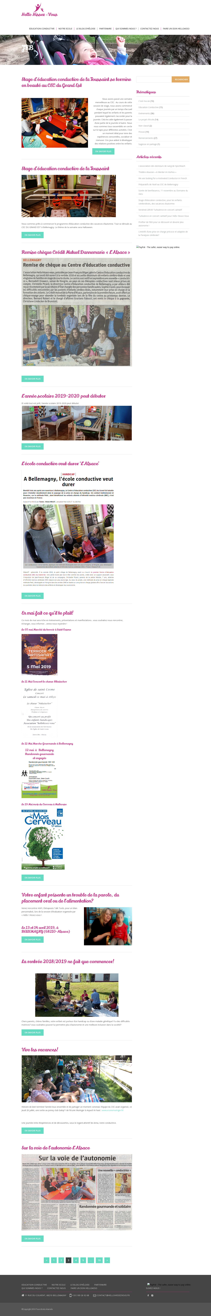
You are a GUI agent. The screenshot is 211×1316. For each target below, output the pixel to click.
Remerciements (146, 138)
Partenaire (105, 28)
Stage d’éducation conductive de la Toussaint (65, 168)
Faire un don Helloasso (176, 28)
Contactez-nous (149, 28)
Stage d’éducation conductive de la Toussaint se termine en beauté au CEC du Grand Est (76, 82)
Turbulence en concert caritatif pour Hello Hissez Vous (164, 216)
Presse (142, 131)
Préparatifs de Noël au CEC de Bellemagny (158, 184)
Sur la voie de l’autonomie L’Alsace (56, 1148)
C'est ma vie (144, 101)
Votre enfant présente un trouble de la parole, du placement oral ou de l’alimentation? (70, 898)
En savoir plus (103, 151)
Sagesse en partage (148, 144)
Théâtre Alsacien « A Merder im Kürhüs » (157, 172)
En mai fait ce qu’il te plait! (47, 613)
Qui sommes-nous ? (126, 28)
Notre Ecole (65, 28)
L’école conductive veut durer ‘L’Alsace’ (60, 463)
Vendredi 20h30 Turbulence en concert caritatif (160, 209)
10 (99, 1260)
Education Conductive (41, 28)
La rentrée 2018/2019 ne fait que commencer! (68, 961)
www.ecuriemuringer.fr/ (113, 1110)
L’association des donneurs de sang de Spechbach (162, 166)
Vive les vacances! (40, 1050)
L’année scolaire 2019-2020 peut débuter (64, 396)
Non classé (144, 125)
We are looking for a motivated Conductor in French (163, 178)
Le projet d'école (146, 119)
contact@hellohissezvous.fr (113, 1295)
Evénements (144, 113)
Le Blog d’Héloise (85, 28)
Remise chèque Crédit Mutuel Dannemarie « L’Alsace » (76, 252)
